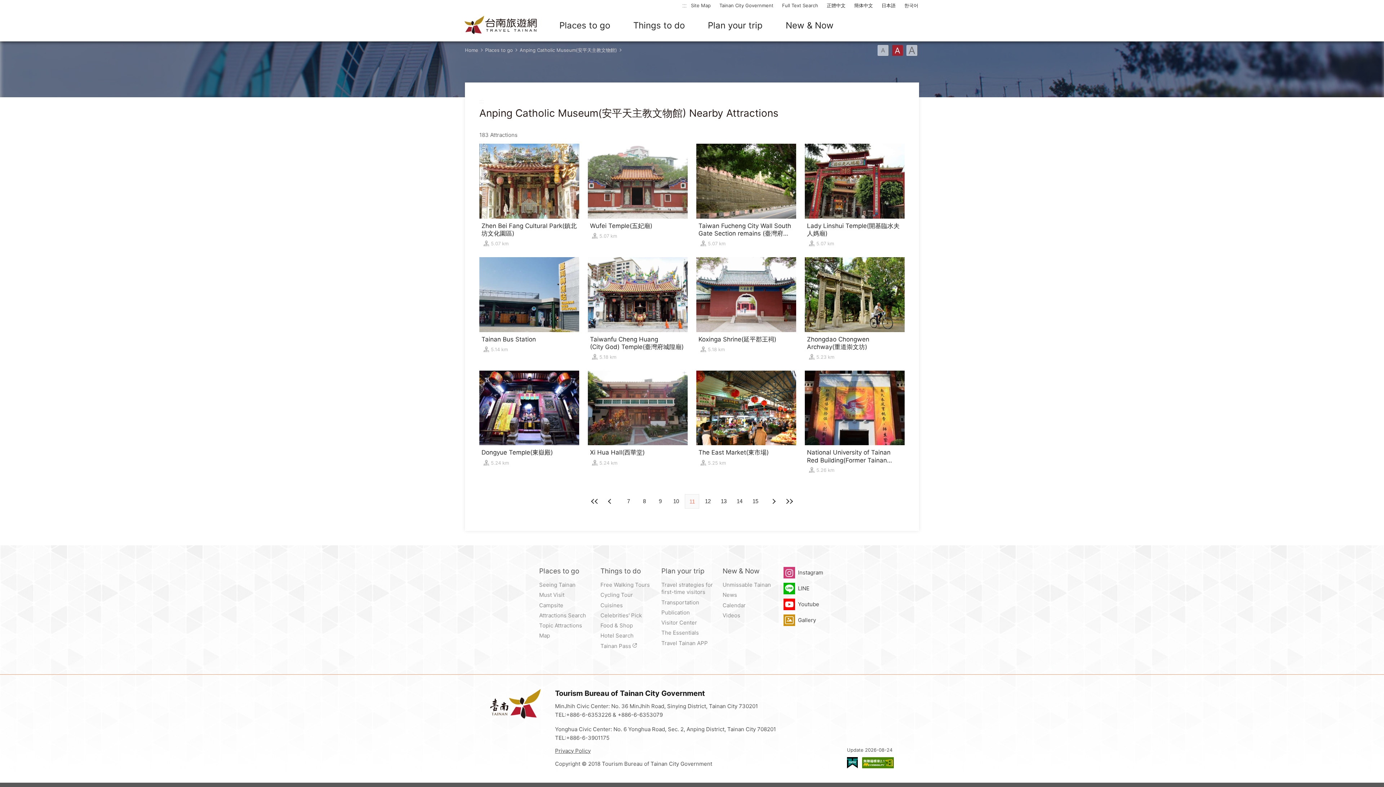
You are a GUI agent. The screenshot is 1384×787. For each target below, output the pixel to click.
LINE (803, 588)
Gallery (807, 620)
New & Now (810, 25)
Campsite (551, 605)
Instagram (810, 572)
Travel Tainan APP (684, 643)
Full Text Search (800, 5)
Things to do (659, 25)
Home (471, 50)
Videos (731, 615)
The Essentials (680, 632)
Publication (675, 612)
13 (724, 501)
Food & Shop (616, 625)
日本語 (889, 5)
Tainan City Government (746, 5)
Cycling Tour (616, 594)
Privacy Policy (573, 750)
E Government (852, 762)
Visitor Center (679, 622)
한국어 (911, 5)
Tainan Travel (501, 25)
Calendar (734, 605)
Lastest (789, 501)
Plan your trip (735, 25)
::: (684, 5)
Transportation (680, 602)
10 (676, 501)
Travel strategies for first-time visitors (687, 588)
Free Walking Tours (625, 584)
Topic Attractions (560, 625)
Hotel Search (617, 635)
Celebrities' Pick (621, 615)
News (730, 594)
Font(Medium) (897, 50)
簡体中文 (863, 5)
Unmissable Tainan (747, 584)
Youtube (808, 604)
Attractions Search (562, 615)
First (594, 501)
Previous (773, 501)
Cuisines (611, 605)
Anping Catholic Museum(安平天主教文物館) (568, 50)
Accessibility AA (878, 762)
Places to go (584, 25)
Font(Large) (911, 50)
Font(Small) (883, 50)
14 (739, 501)
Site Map (701, 5)
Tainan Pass (615, 646)
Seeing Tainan (557, 584)
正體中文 (836, 5)
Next (610, 501)
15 (755, 501)
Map (544, 635)
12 (708, 501)
